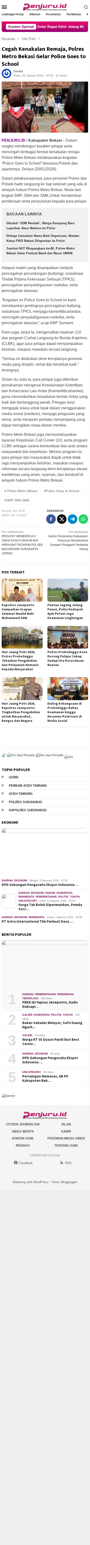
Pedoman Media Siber (66, 1138)
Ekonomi (20, 880)
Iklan (66, 1124)
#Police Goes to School (61, 491)
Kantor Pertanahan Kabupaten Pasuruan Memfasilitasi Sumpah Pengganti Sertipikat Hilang (68, 540)
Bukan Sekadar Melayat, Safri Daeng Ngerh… (52, 1025)
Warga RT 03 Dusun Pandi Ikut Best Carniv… (50, 1041)
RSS (68, 1163)
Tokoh (75, 896)
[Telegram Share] (72, 519)
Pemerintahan (46, 896)
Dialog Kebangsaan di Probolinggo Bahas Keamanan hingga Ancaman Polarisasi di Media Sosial (64, 712)
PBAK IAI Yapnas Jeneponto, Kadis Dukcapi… (50, 1004)
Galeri (27, 1014)
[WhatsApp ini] (83, 519)
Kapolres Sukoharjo (27, 810)
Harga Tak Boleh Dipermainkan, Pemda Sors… (50, 907)
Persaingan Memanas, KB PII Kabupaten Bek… (45, 1078)
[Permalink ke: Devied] (6, 73)
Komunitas (64, 892)
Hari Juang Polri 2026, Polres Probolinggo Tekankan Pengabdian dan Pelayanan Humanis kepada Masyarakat (20, 660)
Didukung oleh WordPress (31, 1182)
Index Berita (23, 1131)
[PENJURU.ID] (45, 6)
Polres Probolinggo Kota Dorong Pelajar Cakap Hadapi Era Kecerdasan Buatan (67, 658)
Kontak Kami (23, 1138)
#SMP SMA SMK (16, 500)
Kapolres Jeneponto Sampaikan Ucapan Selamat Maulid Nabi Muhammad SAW (18, 611)
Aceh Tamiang (21, 794)
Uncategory (27, 900)
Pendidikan (65, 994)
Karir (66, 1131)
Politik (63, 896)
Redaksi (23, 1145)
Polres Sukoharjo (25, 802)
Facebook (26, 1163)
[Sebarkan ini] (51, 519)
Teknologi (30, 998)
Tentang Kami (66, 1145)
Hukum (50, 892)
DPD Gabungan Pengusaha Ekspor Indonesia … (40, 885)
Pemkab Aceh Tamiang (28, 785)
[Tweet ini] (62, 519)
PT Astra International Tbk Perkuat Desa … (37, 921)
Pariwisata (26, 896)
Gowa (13, 777)
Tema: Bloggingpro (64, 1182)
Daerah (7, 880)
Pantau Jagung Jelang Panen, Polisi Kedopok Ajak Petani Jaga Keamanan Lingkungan (65, 611)
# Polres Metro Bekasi (21, 491)
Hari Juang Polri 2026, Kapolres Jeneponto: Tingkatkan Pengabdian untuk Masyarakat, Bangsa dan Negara (21, 712)
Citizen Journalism (22, 1124)
